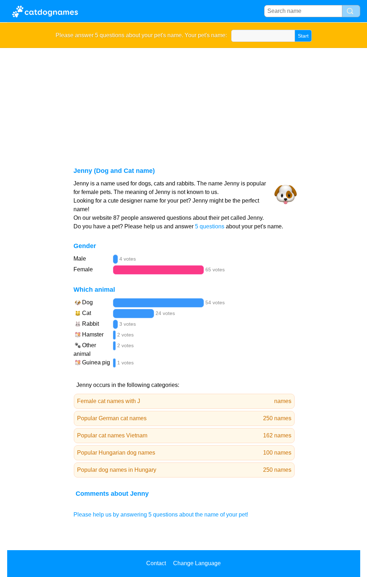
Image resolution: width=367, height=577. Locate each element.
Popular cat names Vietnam (184, 435)
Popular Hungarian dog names (184, 453)
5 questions (209, 226)
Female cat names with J (184, 401)
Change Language (197, 563)
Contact (156, 563)
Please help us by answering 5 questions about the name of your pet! (160, 514)
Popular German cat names (184, 418)
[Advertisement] (183, 102)
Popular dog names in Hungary (184, 470)
